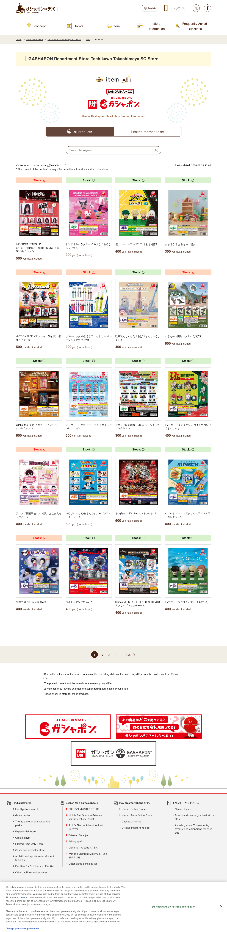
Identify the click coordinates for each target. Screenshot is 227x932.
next (128, 654)
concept (40, 26)
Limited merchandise (147, 131)
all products (83, 131)
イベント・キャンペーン (186, 802)
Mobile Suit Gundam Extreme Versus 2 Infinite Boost (85, 817)
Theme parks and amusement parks (32, 823)
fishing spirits (76, 841)
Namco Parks (182, 809)
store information (157, 26)
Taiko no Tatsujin (78, 835)
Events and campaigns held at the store (194, 817)
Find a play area (22, 802)
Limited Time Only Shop (29, 843)
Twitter (196, 8)
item (117, 26)
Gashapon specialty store (30, 850)
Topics (79, 26)
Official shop (22, 837)
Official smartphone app (136, 827)
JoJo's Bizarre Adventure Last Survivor (85, 827)
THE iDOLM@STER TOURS (83, 809)
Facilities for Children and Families (34, 866)
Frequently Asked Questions (194, 26)
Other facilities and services (31, 872)
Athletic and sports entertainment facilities (34, 858)
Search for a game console (82, 802)
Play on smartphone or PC (135, 802)
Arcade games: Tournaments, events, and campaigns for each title (193, 829)
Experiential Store (25, 831)
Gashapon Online (131, 821)
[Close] (221, 906)
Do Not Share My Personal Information (173, 906)
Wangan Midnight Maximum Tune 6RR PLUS (87, 855)
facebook (207, 8)
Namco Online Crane (134, 809)
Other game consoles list (82, 863)
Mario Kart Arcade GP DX (83, 847)
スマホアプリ (178, 8)
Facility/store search (26, 809)
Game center (22, 815)
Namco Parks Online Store (137, 815)
